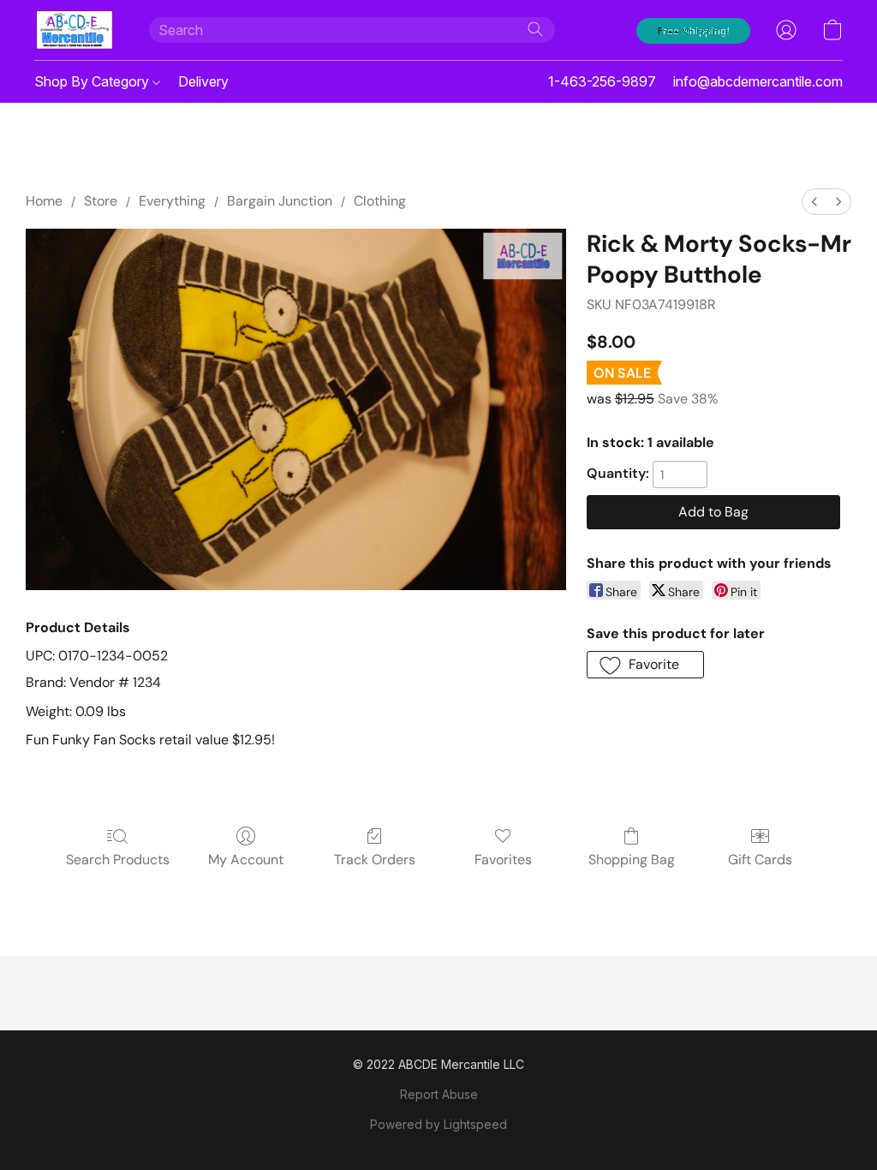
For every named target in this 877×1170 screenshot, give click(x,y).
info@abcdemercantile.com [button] (758, 81)
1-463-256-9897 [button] (602, 81)
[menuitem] (814, 201)
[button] (74, 30)
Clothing (380, 201)
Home (44, 201)
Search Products (118, 860)
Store (100, 201)
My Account (245, 860)
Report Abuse (439, 1094)
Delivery (203, 81)
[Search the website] (535, 29)
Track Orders (374, 860)
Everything (172, 201)
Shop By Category (93, 81)
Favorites (503, 860)
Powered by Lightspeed (438, 1124)
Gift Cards (760, 860)
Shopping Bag (631, 860)
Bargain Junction (279, 201)
